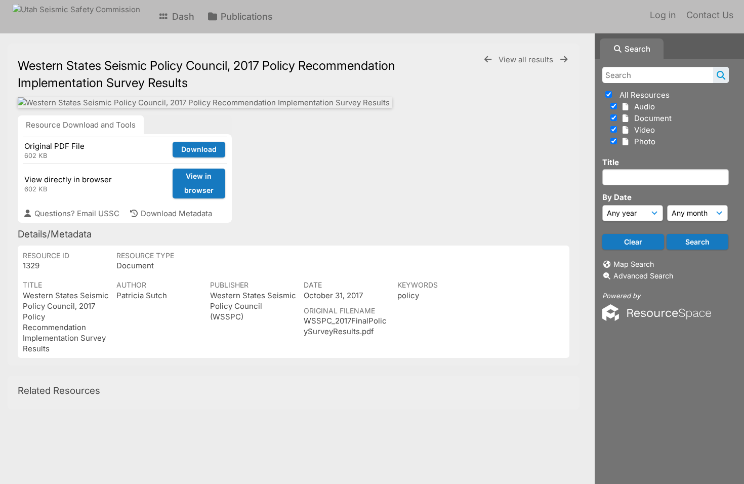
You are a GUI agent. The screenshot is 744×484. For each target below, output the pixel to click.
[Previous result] (487, 59)
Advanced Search (643, 275)
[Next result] (563, 59)
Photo (642, 141)
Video (642, 130)
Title (610, 162)
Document (651, 118)
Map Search (633, 264)
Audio (642, 106)
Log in (663, 15)
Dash (182, 16)
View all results (527, 59)
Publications (245, 16)
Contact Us (709, 15)
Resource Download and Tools (81, 125)
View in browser (199, 183)
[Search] (721, 75)
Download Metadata (175, 213)
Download (199, 149)
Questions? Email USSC (75, 213)
